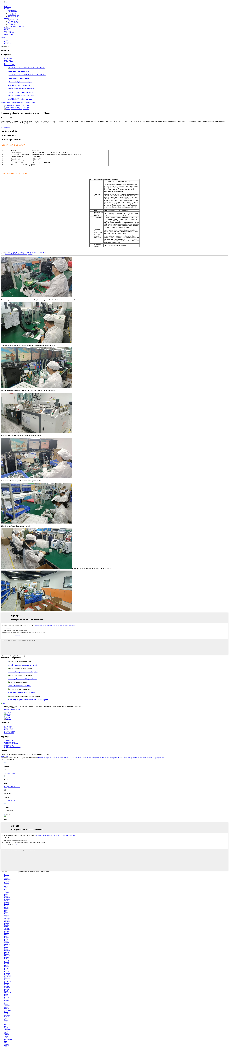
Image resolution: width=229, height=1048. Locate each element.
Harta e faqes (55, 757)
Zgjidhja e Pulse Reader (14, 23)
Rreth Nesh (7, 31)
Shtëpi (6, 5)
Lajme (6, 29)
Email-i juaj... (4, 756)
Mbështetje (7, 28)
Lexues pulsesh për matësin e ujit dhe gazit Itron (18, 254)
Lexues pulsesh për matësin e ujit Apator (22, 672)
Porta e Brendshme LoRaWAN (19, 686)
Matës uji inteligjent (13, 15)
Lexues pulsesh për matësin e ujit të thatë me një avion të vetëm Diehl (26, 252)
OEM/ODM (7, 7)
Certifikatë (11, 32)
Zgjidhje (6, 18)
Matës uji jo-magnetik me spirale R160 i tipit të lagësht (28, 700)
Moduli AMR (12, 10)
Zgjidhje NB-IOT (13, 20)
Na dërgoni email (5, 127)
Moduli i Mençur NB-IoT (94, 757)
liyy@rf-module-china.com (12, 709)
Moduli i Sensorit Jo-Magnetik (126, 757)
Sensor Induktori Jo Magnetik (143, 757)
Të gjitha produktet (158, 757)
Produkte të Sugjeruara (44, 757)
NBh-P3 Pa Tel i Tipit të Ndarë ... (20, 71)
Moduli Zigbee (82, 757)
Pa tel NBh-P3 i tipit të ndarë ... (19, 78)
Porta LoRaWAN (13, 16)
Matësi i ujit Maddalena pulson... (20, 99)
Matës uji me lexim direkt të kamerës (21, 693)
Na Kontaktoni (8, 34)
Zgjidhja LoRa (12, 24)
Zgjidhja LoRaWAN (14, 21)
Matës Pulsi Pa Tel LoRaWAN (68, 757)
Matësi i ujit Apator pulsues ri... (19, 85)
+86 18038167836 (9, 800)
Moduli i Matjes (12, 11)
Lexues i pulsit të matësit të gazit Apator (22, 679)
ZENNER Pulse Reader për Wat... (20, 92)
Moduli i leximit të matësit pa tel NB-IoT (22, 665)
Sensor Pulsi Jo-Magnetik (109, 757)
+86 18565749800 (9, 773)
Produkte (6, 8)
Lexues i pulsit (12, 13)
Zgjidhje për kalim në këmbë (16, 26)
